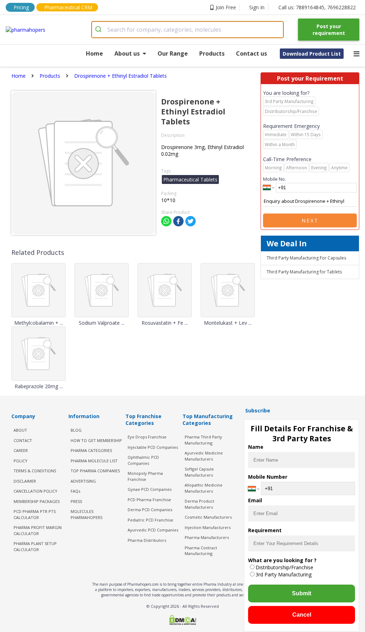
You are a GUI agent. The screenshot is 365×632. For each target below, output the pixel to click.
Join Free (226, 7)
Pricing (21, 7)
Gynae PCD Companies (149, 489)
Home (94, 53)
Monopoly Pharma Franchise (145, 476)
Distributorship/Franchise (284, 567)
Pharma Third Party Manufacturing (203, 440)
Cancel (301, 615)
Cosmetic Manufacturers (208, 517)
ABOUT (20, 430)
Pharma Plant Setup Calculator (35, 546)
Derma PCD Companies (150, 509)
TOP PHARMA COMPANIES (95, 470)
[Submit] (99, 29)
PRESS (76, 501)
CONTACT (23, 440)
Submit (301, 593)
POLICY (20, 460)
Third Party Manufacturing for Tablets (304, 272)
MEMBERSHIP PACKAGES (37, 501)
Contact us (251, 53)
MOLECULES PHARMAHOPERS (86, 514)
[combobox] (187, 29)
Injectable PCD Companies (153, 447)
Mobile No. (274, 179)
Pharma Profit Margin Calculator (38, 530)
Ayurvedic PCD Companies (153, 530)
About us (127, 53)
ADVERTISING (83, 481)
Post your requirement (329, 29)
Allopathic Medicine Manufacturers (203, 488)
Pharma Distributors (147, 540)
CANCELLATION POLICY (35, 491)
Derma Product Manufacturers (199, 504)
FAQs (75, 491)
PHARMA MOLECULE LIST (94, 460)
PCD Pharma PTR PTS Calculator (35, 514)
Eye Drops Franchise (147, 437)
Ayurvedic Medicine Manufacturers (204, 456)
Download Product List (312, 53)
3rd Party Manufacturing (284, 574)
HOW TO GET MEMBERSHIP (96, 440)
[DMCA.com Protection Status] (182, 620)
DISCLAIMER (25, 481)
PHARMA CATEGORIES (91, 450)
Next (310, 220)
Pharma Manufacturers (207, 537)
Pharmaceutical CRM (68, 7)
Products (212, 53)
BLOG (76, 430)
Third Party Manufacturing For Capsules (306, 258)
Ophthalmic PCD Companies (143, 460)
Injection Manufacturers (208, 527)
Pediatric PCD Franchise (150, 520)
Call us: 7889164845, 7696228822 (317, 7)
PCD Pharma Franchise (149, 499)
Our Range (173, 53)
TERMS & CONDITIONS (35, 470)
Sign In (256, 7)
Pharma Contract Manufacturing (201, 550)
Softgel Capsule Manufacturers (199, 472)
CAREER (21, 450)
